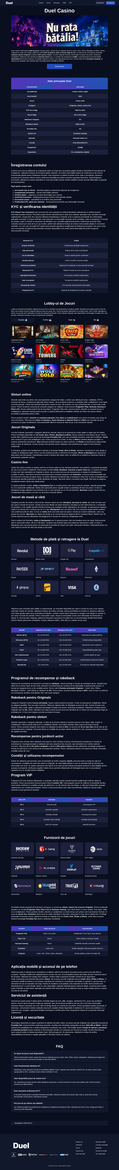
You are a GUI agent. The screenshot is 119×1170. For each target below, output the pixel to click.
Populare (21, 320)
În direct (46, 320)
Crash (70, 320)
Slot (95, 320)
